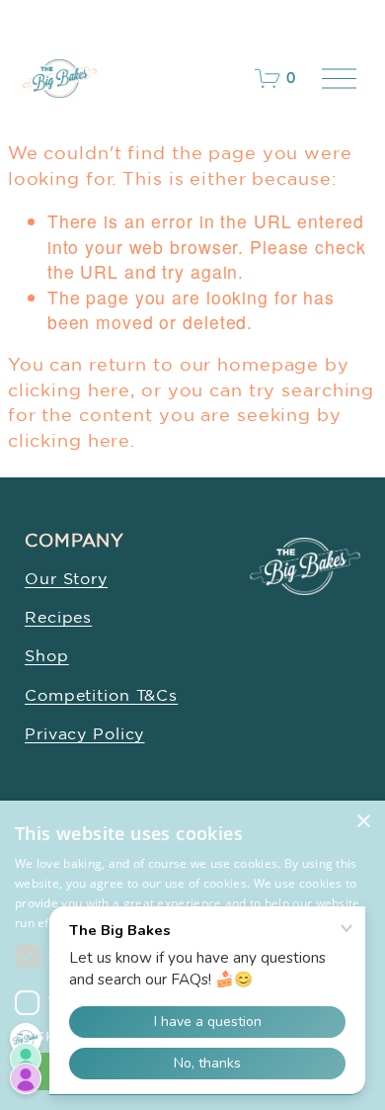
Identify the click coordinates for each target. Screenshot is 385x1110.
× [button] (362, 821)
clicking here (69, 389)
